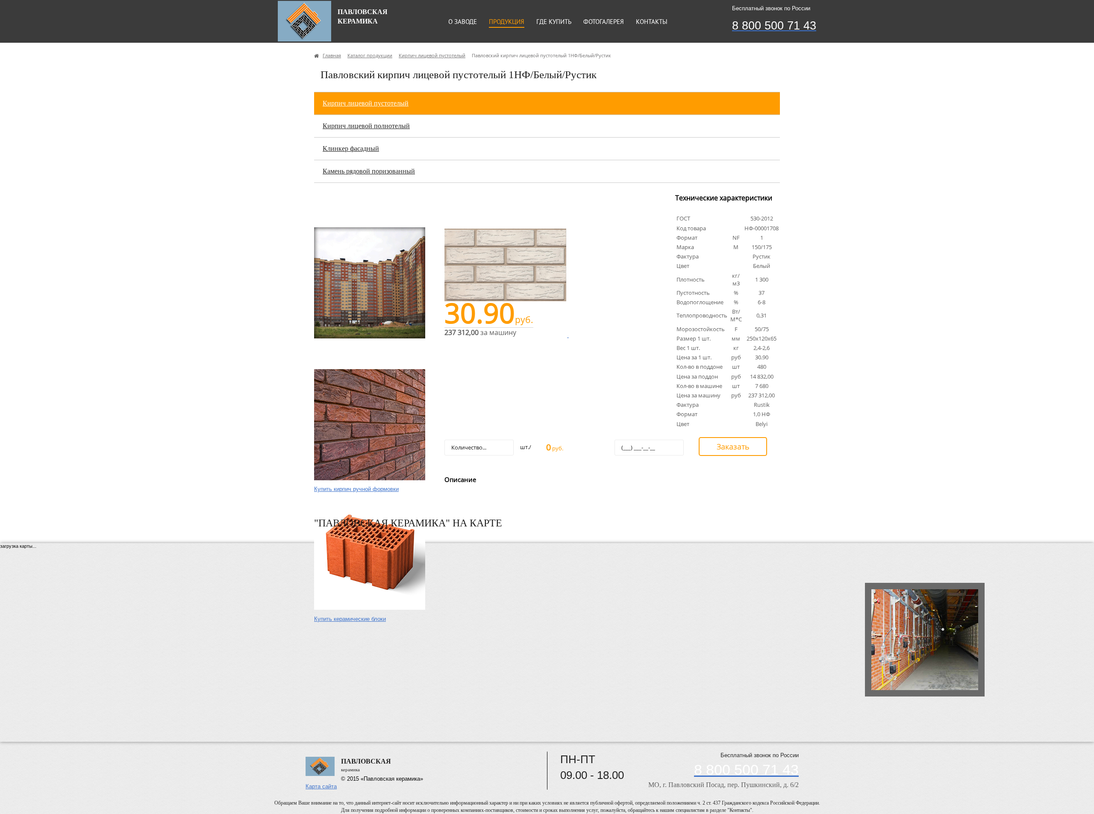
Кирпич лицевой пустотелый (366, 103)
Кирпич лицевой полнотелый (366, 125)
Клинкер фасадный (351, 148)
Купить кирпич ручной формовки (356, 489)
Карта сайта (321, 786)
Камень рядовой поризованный (369, 171)
